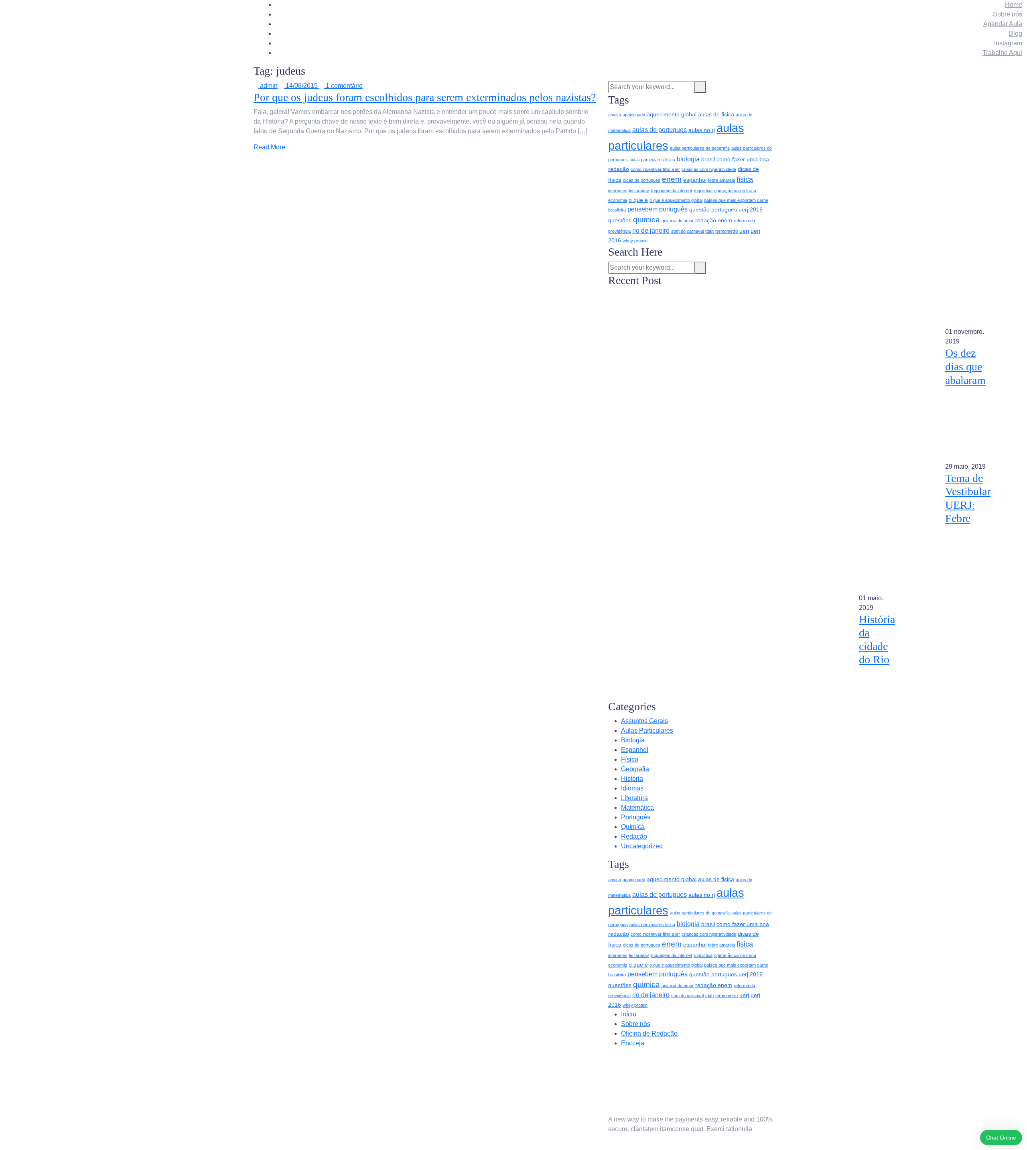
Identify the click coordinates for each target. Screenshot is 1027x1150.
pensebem (642, 209)
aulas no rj (701, 130)
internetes (617, 190)
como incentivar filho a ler (655, 169)
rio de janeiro (651, 230)
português (673, 209)
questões (619, 220)
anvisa (614, 114)
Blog (1015, 33)
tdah (709, 231)
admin (268, 85)
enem (672, 179)
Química (633, 826)
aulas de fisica (716, 114)
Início (628, 1014)
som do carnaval (687, 231)
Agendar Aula (1002, 23)
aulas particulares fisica (652, 159)
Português (635, 817)
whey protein (635, 240)
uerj (744, 231)
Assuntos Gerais (644, 720)
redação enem (713, 220)
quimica (646, 219)
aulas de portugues (659, 129)
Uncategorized (642, 846)
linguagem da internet (671, 190)
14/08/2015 (301, 85)
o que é (638, 200)
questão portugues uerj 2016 (726, 209)
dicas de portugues (641, 180)
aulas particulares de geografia (700, 148)
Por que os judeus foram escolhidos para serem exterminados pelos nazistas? (425, 97)
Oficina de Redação (649, 1033)
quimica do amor (678, 220)
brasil (708, 159)
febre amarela (721, 180)
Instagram (1008, 43)
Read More (269, 147)
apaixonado (634, 114)
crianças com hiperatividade (709, 169)
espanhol (694, 180)
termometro (726, 231)
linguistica (703, 190)
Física (629, 759)
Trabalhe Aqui (1002, 52)
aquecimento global (671, 114)
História (632, 778)
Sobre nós (1007, 14)
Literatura (634, 797)
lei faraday (639, 190)
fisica (745, 179)
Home (1013, 4)
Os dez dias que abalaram (965, 366)
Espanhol (634, 749)
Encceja (632, 1043)
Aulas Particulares (647, 730)
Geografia (635, 769)
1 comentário (343, 85)
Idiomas (632, 788)
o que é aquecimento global (675, 200)
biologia (688, 159)
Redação (634, 836)
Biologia (633, 740)
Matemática (637, 807)
